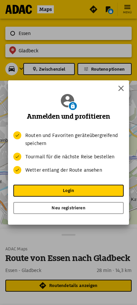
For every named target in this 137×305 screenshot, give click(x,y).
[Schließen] (121, 88)
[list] (68, 152)
